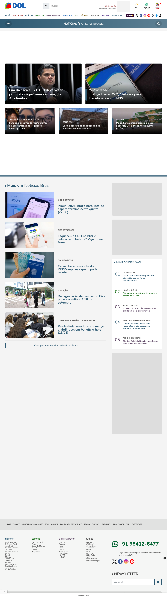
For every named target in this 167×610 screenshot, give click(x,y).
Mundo (8, 557)
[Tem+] (130, 15)
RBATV (88, 550)
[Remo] (152, 15)
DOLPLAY (89, 544)
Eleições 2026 (10, 564)
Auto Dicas (9, 568)
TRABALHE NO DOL (92, 524)
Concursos (89, 548)
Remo (34, 550)
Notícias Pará (10, 542)
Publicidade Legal (121, 524)
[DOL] (15, 5)
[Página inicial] (8, 23)
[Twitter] (137, 15)
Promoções (63, 551)
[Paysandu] (156, 15)
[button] (29, 15)
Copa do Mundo (38, 546)
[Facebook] (141, 15)
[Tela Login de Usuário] (160, 15)
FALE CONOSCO (13, 524)
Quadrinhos (63, 553)
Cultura (62, 542)
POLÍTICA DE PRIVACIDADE (71, 524)
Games (61, 550)
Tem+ (87, 557)
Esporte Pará (37, 542)
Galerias (88, 542)
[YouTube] (148, 15)
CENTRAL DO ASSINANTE (32, 524)
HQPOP (62, 555)
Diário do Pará (11, 544)
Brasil (7, 555)
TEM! (47, 524)
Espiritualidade (11, 566)
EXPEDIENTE (137, 524)
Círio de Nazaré (11, 551)
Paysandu (36, 551)
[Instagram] (145, 15)
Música (61, 548)
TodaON (62, 557)
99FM (87, 551)
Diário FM (89, 553)
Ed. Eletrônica (90, 546)
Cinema (62, 544)
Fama (61, 546)
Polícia (7, 553)
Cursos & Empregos (13, 548)
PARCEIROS (106, 524)
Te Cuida (8, 550)
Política (8, 562)
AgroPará (9, 546)
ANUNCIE (54, 524)
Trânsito (8, 561)
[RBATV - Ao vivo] (157, 6)
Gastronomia (10, 570)
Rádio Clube (90, 555)
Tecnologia (9, 559)
